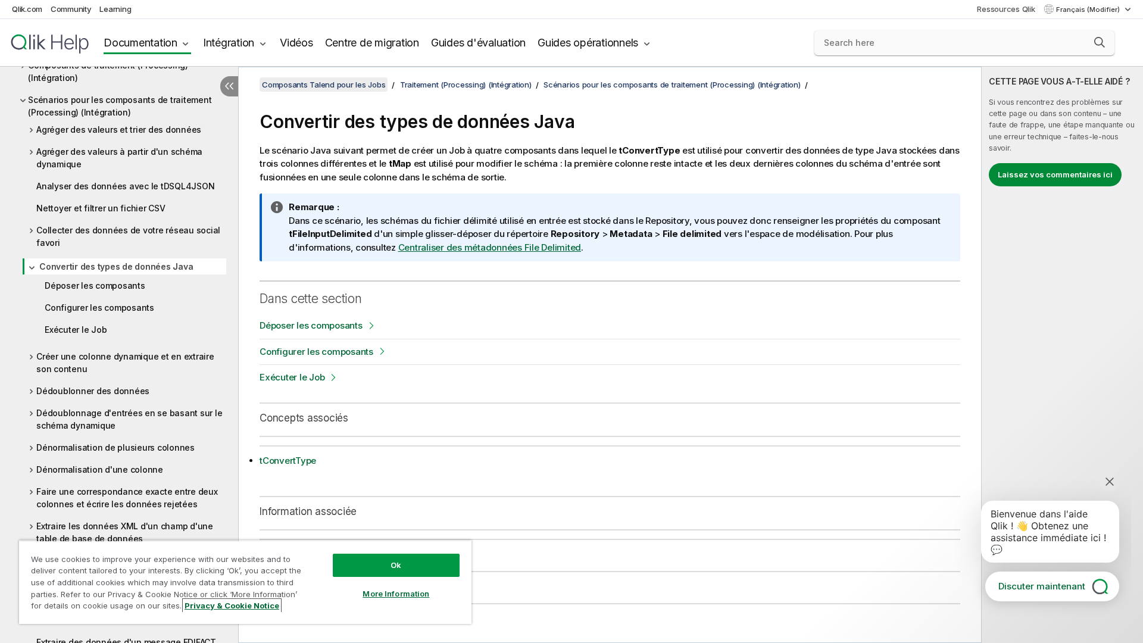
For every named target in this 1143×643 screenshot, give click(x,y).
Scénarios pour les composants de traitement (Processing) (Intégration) (119, 106)
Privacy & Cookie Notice (232, 605)
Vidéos (296, 42)
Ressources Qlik (1006, 9)
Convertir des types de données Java (116, 266)
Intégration (228, 42)
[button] (1099, 42)
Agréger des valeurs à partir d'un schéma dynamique (119, 157)
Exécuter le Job (76, 329)
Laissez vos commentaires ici (1055, 174)
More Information (396, 593)
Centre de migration (372, 42)
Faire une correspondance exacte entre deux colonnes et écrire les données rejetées (127, 497)
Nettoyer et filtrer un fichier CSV (100, 208)
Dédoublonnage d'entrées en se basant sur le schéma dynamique (129, 419)
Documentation (140, 42)
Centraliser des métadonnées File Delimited (490, 247)
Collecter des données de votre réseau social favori (128, 236)
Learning (115, 9)
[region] (245, 582)
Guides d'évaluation (478, 42)
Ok (396, 565)
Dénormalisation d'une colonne (99, 469)
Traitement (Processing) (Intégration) (466, 84)
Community (71, 9)
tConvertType (288, 460)
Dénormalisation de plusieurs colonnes (115, 447)
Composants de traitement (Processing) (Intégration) (108, 71)
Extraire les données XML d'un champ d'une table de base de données (124, 532)
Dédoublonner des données (92, 391)
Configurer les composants (99, 307)
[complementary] (1062, 355)
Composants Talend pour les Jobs (323, 84)
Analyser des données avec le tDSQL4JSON (125, 186)
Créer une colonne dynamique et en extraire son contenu (125, 362)
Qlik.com (27, 9)
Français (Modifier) (1089, 9)
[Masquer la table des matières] (229, 86)
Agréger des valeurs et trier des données (118, 129)
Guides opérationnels (588, 42)
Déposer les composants (95, 285)
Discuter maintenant (1041, 586)
